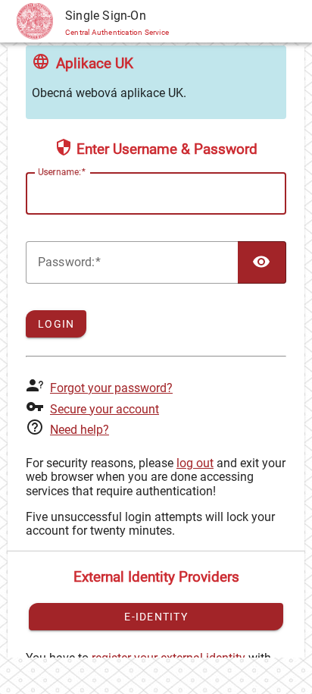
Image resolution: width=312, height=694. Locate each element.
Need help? (79, 429)
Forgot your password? (111, 388)
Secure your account (104, 409)
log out (195, 463)
